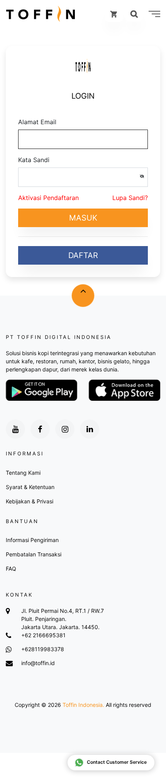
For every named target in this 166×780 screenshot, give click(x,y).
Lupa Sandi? (130, 198)
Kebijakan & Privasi (29, 501)
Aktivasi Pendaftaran (48, 198)
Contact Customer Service (117, 762)
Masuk (83, 217)
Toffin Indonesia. (83, 704)
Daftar (83, 255)
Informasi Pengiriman (32, 540)
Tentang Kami (23, 472)
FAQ (11, 568)
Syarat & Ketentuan (30, 487)
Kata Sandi (33, 160)
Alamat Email (37, 122)
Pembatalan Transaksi (33, 554)
